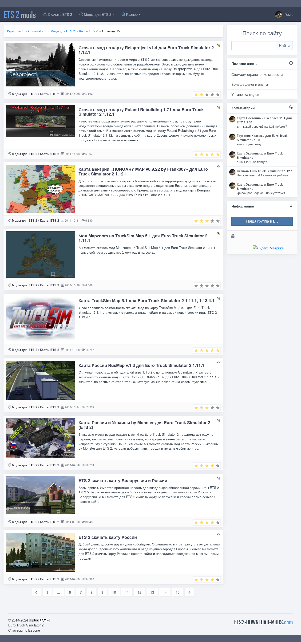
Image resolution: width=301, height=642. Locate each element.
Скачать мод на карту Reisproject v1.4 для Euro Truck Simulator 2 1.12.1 (146, 50)
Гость (288, 14)
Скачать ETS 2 (59, 14)
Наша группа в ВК (262, 221)
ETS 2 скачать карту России (108, 537)
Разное (131, 14)
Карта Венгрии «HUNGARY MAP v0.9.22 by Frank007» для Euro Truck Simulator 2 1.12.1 (143, 171)
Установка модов (245, 94)
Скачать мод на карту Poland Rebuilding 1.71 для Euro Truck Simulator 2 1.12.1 (141, 111)
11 (127, 592)
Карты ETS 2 (49, 94)
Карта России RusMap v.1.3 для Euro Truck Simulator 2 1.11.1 (141, 365)
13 (152, 592)
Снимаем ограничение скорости (257, 74)
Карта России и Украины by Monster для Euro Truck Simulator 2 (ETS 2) (144, 424)
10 (114, 592)
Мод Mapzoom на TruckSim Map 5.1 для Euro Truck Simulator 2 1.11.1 (143, 238)
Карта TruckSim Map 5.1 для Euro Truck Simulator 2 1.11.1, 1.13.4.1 (146, 300)
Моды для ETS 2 (97, 14)
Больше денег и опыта (249, 84)
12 (139, 592)
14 (165, 592)
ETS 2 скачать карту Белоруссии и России (123, 480)
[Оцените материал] (207, 94)
